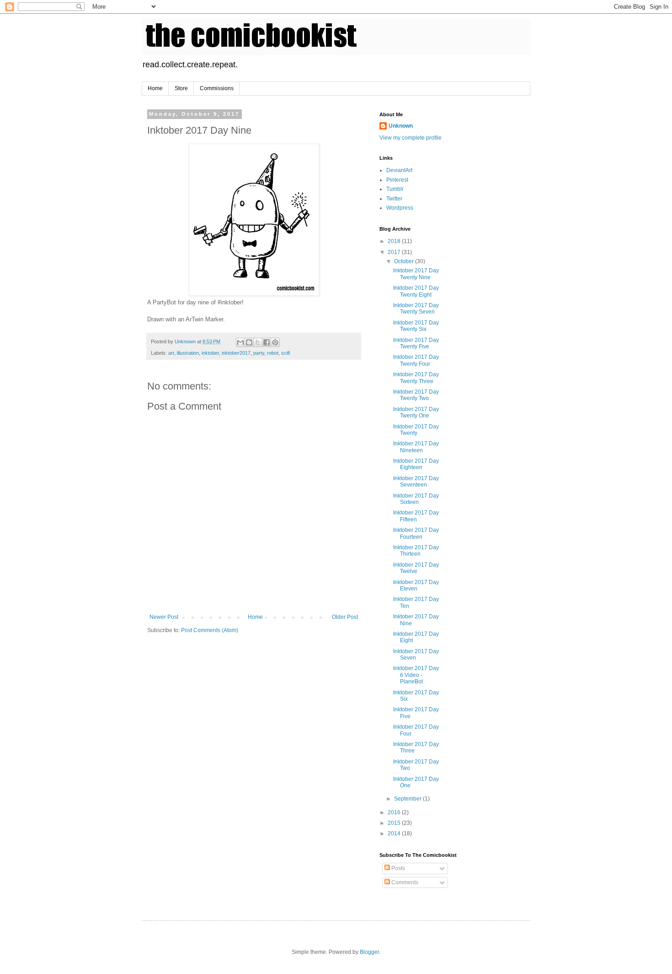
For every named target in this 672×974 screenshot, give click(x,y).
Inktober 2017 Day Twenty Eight (416, 291)
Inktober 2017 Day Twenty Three (416, 377)
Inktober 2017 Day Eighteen (416, 464)
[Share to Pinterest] (275, 342)
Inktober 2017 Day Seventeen (416, 481)
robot (272, 353)
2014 (395, 833)
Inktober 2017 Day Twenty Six (416, 325)
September (408, 798)
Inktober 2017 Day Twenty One (416, 412)
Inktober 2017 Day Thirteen (416, 550)
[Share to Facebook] (266, 342)
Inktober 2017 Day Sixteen (416, 498)
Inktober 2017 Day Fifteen (416, 515)
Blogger (369, 952)
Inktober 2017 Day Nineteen (416, 446)
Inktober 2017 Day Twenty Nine (416, 273)
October (404, 261)
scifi (285, 353)
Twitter (394, 198)
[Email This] (240, 342)
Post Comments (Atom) (209, 630)
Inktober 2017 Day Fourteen (416, 533)
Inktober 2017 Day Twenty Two (416, 395)
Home (155, 88)
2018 (395, 241)
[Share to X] (257, 342)
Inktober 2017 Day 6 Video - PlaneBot (416, 675)
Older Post (345, 617)
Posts (397, 868)
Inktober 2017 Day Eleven (416, 585)
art (171, 353)
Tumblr (395, 189)
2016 (395, 812)
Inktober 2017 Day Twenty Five (416, 343)
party (258, 353)
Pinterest (397, 180)
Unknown (401, 126)
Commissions (217, 88)
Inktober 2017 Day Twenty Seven (416, 308)
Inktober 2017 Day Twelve (416, 568)
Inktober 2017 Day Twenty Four (416, 360)
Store (181, 88)
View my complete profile (410, 138)
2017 (395, 252)
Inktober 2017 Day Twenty (416, 429)
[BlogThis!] (249, 342)
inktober (210, 353)
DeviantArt (399, 170)
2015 (395, 823)
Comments (404, 882)
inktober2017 (236, 353)
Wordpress (399, 208)
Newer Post (163, 617)
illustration (188, 353)
